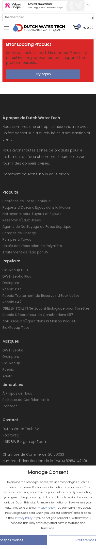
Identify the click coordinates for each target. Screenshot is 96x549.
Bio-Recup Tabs (16, 327)
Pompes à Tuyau (17, 239)
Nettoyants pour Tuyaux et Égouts (31, 213)
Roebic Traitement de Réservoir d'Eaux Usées (41, 295)
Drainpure (10, 282)
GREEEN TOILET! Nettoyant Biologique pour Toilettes (46, 308)
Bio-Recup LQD (15, 269)
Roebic (8, 369)
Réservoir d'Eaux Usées (21, 220)
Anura (7, 375)
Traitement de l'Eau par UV (25, 252)
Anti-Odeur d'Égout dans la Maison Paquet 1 (39, 321)
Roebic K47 (12, 301)
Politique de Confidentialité (25, 399)
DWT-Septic (12, 350)
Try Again (43, 74)
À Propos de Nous (17, 393)
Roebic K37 (11, 289)
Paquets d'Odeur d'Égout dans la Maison (36, 207)
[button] (83, 28)
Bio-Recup (11, 363)
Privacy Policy (46, 508)
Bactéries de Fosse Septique (26, 201)
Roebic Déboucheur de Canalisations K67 (37, 314)
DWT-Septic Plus (16, 276)
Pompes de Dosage (19, 233)
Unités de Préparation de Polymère (32, 245)
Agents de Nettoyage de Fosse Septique (36, 226)
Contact (9, 406)
